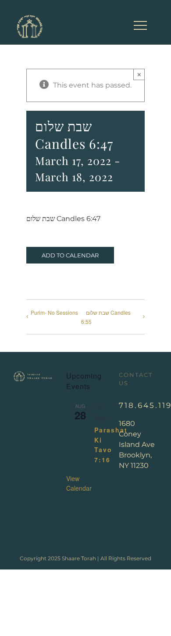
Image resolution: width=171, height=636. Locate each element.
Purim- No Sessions (54, 312)
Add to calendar (70, 255)
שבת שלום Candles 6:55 (106, 317)
